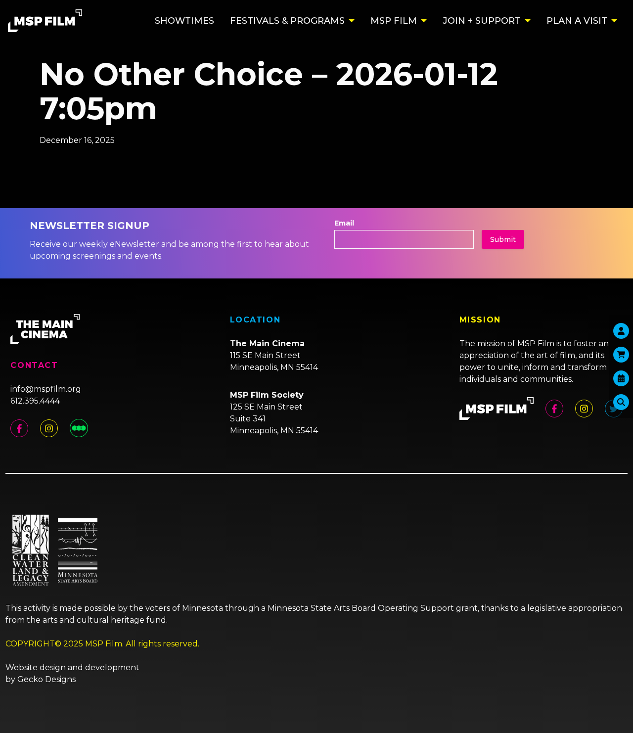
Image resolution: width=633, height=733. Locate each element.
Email (344, 223)
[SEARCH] (621, 402)
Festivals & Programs (287, 20)
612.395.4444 (35, 401)
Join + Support (482, 20)
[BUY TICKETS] (621, 378)
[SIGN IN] (621, 331)
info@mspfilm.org (45, 389)
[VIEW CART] (621, 355)
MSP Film (393, 20)
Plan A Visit (576, 20)
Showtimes (184, 20)
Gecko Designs (46, 679)
